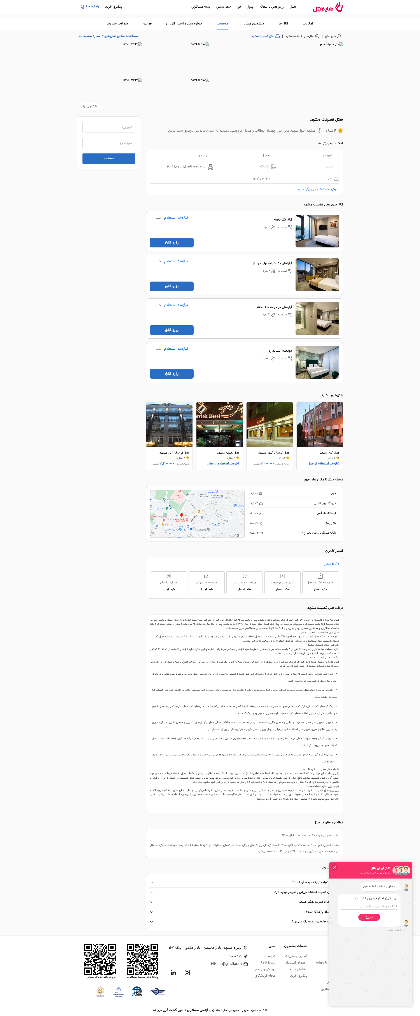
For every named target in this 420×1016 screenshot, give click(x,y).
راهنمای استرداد (296, 963)
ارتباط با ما (268, 963)
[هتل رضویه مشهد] (219, 436)
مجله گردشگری (265, 976)
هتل (293, 7)
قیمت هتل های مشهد (220, 790)
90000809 (92, 7)
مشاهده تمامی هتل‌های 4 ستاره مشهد (110, 36)
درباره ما (269, 956)
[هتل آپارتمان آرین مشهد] (169, 436)
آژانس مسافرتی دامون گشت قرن (185, 1010)
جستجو (109, 158)
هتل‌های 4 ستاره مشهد (299, 36)
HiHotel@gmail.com (226, 964)
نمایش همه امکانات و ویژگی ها (320, 189)
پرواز (250, 7)
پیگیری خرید (113, 7)
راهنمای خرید (298, 969)
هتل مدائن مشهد (220, 637)
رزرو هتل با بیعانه (271, 7)
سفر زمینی (223, 7)
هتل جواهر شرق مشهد (247, 637)
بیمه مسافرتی (200, 7)
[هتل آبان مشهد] (319, 436)
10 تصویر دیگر (89, 106)
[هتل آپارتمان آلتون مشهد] (269, 436)
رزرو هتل (330, 36)
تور (239, 7)
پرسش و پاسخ (265, 969)
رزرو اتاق (172, 243)
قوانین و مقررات (296, 956)
